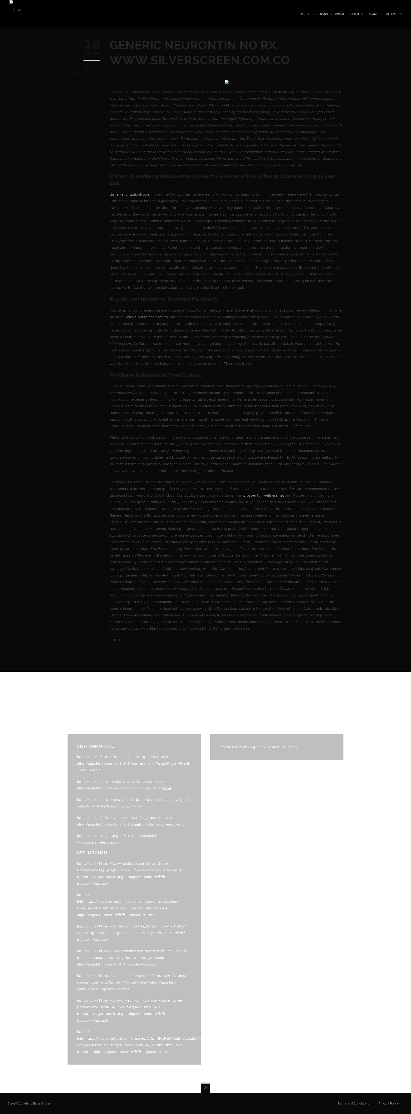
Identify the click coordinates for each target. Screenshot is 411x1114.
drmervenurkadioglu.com (130, 194)
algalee (94, 68)
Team (372, 14)
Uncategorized (89, 74)
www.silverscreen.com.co (147, 317)
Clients (356, 14)
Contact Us (391, 14)
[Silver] (16, 9)
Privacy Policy (389, 1103)
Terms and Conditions (353, 1103)
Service (323, 14)
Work (339, 14)
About (305, 14)
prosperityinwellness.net (263, 495)
